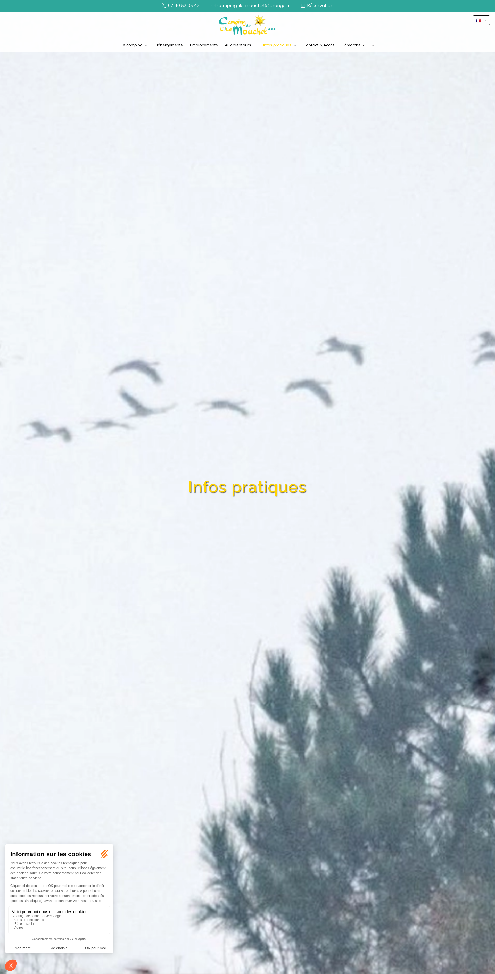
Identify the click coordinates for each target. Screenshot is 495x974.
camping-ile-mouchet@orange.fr (253, 5)
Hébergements (169, 45)
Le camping (132, 45)
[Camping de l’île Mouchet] (247, 25)
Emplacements (204, 45)
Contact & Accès (319, 45)
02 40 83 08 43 (184, 5)
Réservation (320, 5)
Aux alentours (238, 45)
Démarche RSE (355, 45)
